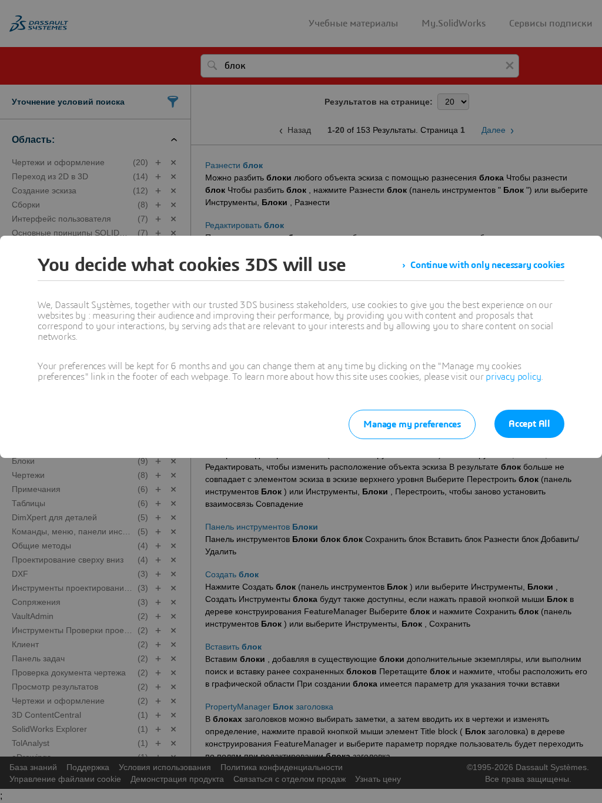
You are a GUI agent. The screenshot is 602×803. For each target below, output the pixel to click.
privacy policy (513, 377)
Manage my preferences (412, 424)
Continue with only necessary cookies (487, 265)
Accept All (529, 424)
